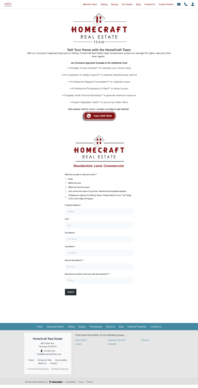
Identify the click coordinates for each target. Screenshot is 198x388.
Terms (81, 382)
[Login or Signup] (192, 4)
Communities (61, 359)
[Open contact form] (178, 4)
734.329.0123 (49, 350)
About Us (42, 363)
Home (31, 359)
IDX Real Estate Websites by (36, 382)
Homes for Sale (44, 359)
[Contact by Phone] (185, 4)
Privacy (90, 382)
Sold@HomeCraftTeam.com (49, 354)
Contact (53, 363)
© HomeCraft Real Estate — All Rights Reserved (47, 369)
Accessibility (71, 382)
